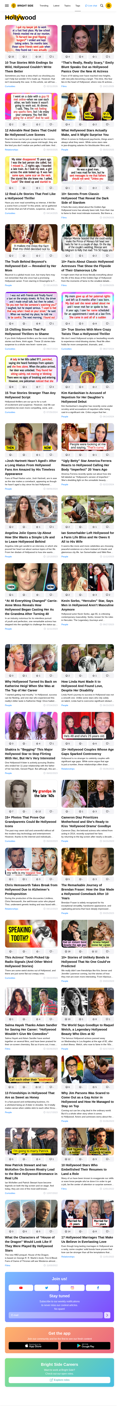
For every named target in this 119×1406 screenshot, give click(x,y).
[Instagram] (72, 1288)
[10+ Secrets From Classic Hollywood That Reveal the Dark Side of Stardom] (87, 170)
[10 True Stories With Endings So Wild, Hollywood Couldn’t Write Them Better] (31, 39)
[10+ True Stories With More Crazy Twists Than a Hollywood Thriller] (87, 306)
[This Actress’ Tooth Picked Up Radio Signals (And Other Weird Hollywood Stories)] (31, 934)
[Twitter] (46, 1288)
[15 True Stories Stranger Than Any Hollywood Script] (31, 370)
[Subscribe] (107, 1315)
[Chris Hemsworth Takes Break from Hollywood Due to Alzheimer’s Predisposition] (31, 862)
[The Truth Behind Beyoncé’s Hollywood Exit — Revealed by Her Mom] (31, 238)
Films (64, 86)
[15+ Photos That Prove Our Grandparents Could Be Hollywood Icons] (31, 794)
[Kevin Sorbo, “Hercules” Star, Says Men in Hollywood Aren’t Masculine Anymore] (87, 577)
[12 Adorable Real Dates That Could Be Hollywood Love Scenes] (31, 107)
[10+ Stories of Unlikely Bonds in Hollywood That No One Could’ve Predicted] (87, 934)
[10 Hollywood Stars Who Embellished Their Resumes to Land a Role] (87, 1142)
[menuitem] (44, 5)
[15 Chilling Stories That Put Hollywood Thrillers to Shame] (31, 306)
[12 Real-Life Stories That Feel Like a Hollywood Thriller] (31, 170)
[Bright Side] (22, 5)
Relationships (11, 149)
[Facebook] (98, 1288)
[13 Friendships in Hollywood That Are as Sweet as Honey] (31, 1070)
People (64, 149)
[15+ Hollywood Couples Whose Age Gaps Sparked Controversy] (87, 726)
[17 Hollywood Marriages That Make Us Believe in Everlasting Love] (87, 1214)
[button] (11, 56)
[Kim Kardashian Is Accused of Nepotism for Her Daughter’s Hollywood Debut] (87, 370)
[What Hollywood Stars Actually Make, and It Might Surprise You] (87, 107)
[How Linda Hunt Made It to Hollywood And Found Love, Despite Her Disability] (87, 658)
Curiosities (10, 86)
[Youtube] (21, 1288)
